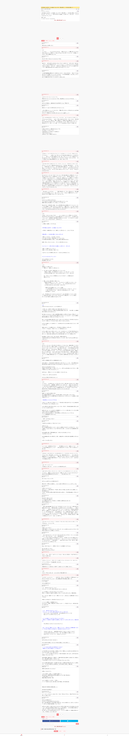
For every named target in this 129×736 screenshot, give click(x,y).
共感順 (53, 40)
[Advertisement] (87, 15)
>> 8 (43, 153)
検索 (77, 723)
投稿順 (43, 40)
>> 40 (43, 571)
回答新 (60, 731)
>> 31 (43, 521)
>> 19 (43, 343)
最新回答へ (21, 735)
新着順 (47, 40)
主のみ (50, 40)
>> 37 (43, 560)
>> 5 (43, 117)
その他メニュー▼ (44, 718)
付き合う (45, 17)
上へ (64, 735)
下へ (107, 735)
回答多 (64, 731)
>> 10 (43, 163)
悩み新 (56, 731)
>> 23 (43, 453)
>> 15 (43, 213)
